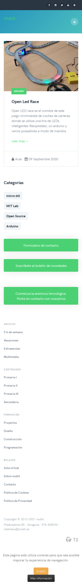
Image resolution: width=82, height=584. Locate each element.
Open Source (15, 216)
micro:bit (13, 195)
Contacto (10, 484)
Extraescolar (12, 348)
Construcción (13, 439)
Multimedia (11, 357)
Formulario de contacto (41, 245)
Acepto (41, 571)
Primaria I (10, 377)
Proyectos (10, 423)
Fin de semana (13, 332)
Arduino (12, 226)
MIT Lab (12, 206)
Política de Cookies (16, 492)
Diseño (8, 431)
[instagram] (55, 5)
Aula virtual (11, 468)
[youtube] (68, 5)
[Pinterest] (74, 5)
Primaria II (10, 385)
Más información (41, 578)
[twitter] (61, 5)
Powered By (72, 539)
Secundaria (11, 402)
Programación (13, 447)
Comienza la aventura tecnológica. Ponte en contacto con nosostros (41, 296)
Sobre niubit (12, 476)
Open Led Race (25, 101)
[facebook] (49, 5)
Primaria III (11, 394)
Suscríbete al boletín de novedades (41, 265)
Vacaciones (11, 340)
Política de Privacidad (18, 501)
